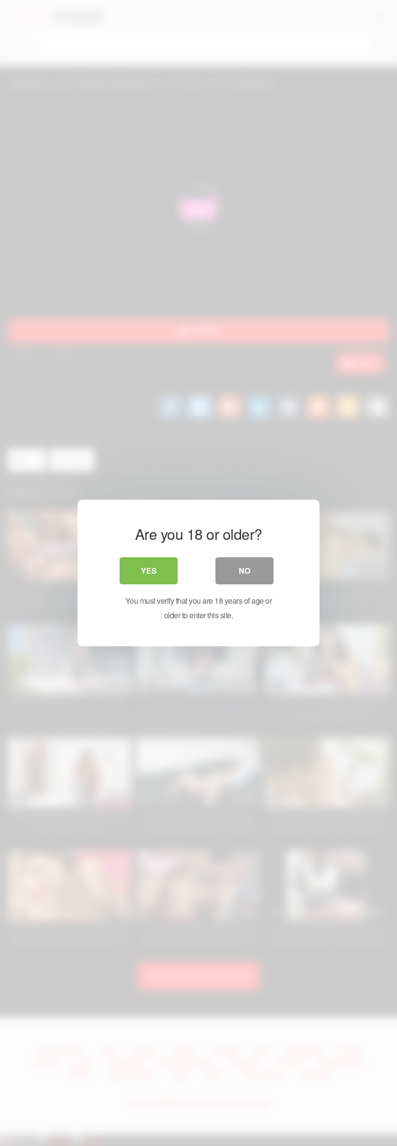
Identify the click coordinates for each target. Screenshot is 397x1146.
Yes (149, 570)
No (244, 570)
